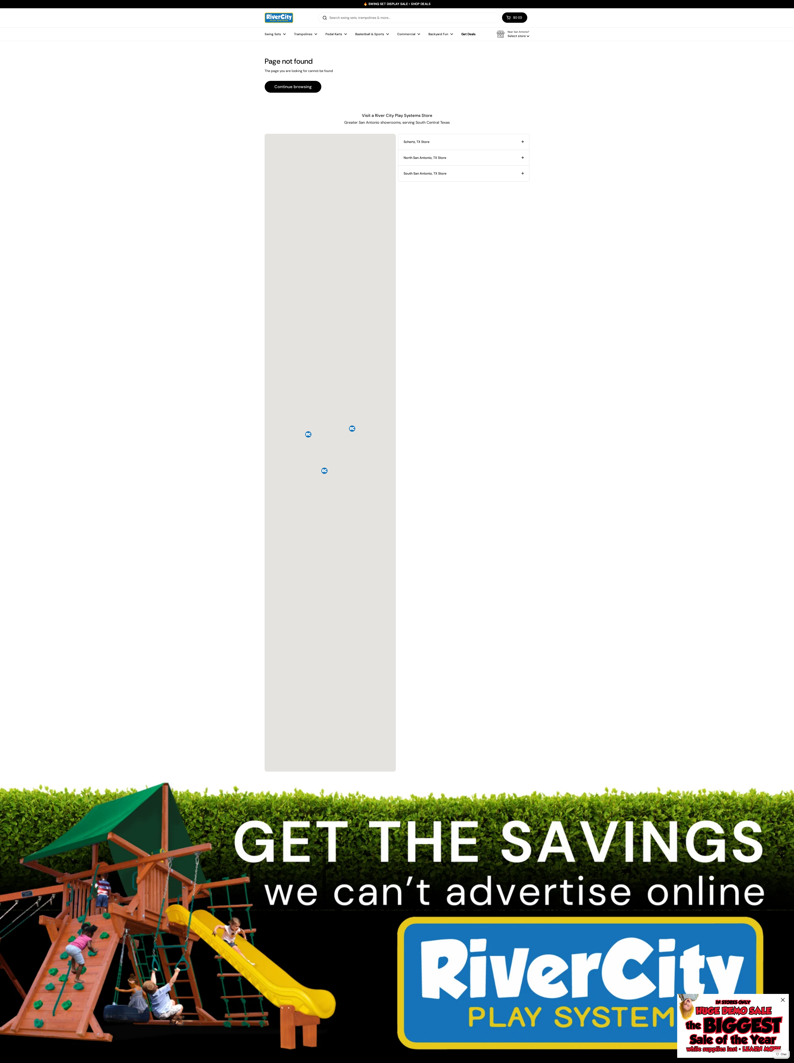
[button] (514, 17)
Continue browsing (293, 86)
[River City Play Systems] (279, 18)
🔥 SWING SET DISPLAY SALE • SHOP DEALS (397, 4)
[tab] (463, 142)
